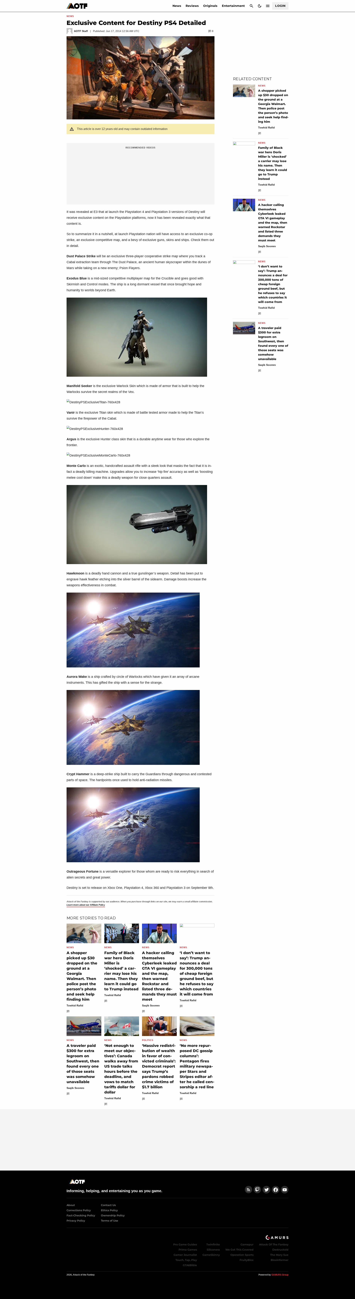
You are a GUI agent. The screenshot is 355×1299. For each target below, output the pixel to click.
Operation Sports (241, 1254)
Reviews (192, 6)
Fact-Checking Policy (81, 1215)
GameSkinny (211, 1254)
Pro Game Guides (185, 1244)
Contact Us (108, 1205)
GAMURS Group (279, 1274)
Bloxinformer (279, 1260)
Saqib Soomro (151, 1005)
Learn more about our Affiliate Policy (86, 905)
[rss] (248, 1189)
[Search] (251, 6)
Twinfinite (213, 1244)
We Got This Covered (239, 1249)
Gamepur (247, 1244)
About (71, 1205)
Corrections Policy (79, 1210)
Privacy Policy (76, 1220)
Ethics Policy (109, 1210)
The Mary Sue (279, 1254)
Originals (210, 6)
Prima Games (188, 1249)
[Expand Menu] (267, 6)
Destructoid (280, 1249)
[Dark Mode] (259, 6)
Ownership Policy (113, 1215)
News (177, 6)
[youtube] (285, 1189)
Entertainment (233, 6)
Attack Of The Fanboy (273, 1244)
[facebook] (275, 1189)
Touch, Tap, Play (186, 1260)
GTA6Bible (190, 1265)
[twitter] (266, 1189)
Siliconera (213, 1249)
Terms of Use (109, 1220)
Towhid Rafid (75, 1005)
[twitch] (257, 1189)
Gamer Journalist (185, 1254)
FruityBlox (246, 1260)
